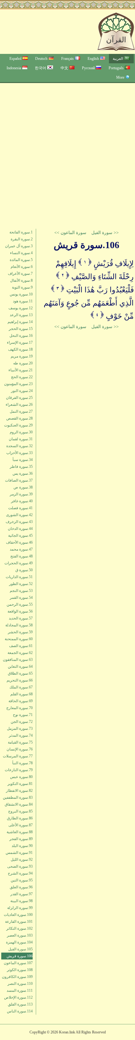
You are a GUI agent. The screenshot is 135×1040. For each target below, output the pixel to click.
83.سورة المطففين (18, 797)
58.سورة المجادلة (19, 625)
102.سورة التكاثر (19, 928)
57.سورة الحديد (21, 618)
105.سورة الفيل (20, 949)
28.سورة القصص (19, 418)
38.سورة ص (23, 487)
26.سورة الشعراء (19, 404)
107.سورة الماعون (18, 963)
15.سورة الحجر (21, 329)
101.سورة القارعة (19, 921)
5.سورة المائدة (21, 260)
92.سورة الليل (22, 859)
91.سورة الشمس (19, 852)
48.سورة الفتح (21, 556)
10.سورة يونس (21, 294)
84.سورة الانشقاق (19, 804)
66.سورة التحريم (20, 680)
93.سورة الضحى (20, 866)
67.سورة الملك (21, 687)
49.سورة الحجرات (18, 563)
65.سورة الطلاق (20, 673)
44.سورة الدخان (20, 528)
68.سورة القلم (21, 694)
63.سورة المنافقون (18, 659)
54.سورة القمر (21, 597)
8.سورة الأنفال (21, 280)
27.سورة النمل (21, 411)
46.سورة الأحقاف (19, 542)
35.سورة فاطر (21, 466)
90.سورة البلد (22, 846)
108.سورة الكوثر (20, 970)
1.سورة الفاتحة (21, 232)
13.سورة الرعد (21, 315)
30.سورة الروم (21, 432)
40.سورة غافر (22, 501)
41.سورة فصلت (20, 508)
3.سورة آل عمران (19, 246)
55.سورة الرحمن (20, 604)
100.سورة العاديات (18, 914)
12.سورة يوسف (20, 308)
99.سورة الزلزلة (20, 908)
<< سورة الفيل (105, 232)
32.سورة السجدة (19, 446)
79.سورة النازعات (19, 770)
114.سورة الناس (20, 1011)
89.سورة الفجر (21, 839)
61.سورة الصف (21, 646)
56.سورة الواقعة (20, 611)
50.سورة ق (24, 570)
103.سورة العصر (20, 935)
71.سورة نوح (23, 715)
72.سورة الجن (22, 721)
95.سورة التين (22, 880)
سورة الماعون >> (70, 232)
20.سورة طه (23, 363)
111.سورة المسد (20, 990)
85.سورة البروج (20, 811)
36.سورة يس (23, 473)
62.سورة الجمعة (20, 653)
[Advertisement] (67, 153)
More (120, 77)
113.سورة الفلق (20, 1004)
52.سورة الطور (21, 584)
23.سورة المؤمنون (18, 384)
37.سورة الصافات (19, 480)
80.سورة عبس (21, 777)
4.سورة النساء (21, 253)
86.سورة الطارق (20, 818)
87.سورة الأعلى (20, 825)
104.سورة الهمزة (19, 942)
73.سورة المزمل (20, 728)
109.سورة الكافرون (17, 977)
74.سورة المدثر (21, 735)
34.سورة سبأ (23, 459)
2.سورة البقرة (22, 239)
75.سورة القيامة (20, 742)
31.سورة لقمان (21, 439)
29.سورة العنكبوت (18, 425)
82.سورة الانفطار (19, 790)
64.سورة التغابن (20, 666)
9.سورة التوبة (22, 287)
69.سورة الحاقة (20, 701)
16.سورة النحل (21, 335)
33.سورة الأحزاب (19, 453)
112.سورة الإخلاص (18, 997)
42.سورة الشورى (19, 515)
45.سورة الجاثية (20, 535)
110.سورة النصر (20, 983)
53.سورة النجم (21, 590)
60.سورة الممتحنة (19, 639)
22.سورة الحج (22, 377)
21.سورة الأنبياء (20, 370)
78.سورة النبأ (22, 763)
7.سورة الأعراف (20, 273)
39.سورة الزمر (21, 494)
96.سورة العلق (21, 887)
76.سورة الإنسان (20, 749)
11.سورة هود (23, 301)
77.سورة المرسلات (18, 756)
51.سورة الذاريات (19, 577)
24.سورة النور (22, 391)
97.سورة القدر (21, 894)
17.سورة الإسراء (20, 342)
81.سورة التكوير (20, 783)
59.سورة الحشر (20, 632)
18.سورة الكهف (20, 349)
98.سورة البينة (21, 901)
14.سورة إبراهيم (20, 322)
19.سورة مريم (22, 356)
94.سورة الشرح (20, 873)
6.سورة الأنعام (22, 266)
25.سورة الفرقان (19, 397)
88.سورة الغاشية (20, 832)
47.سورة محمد (21, 549)
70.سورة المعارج (19, 708)
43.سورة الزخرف (19, 522)
